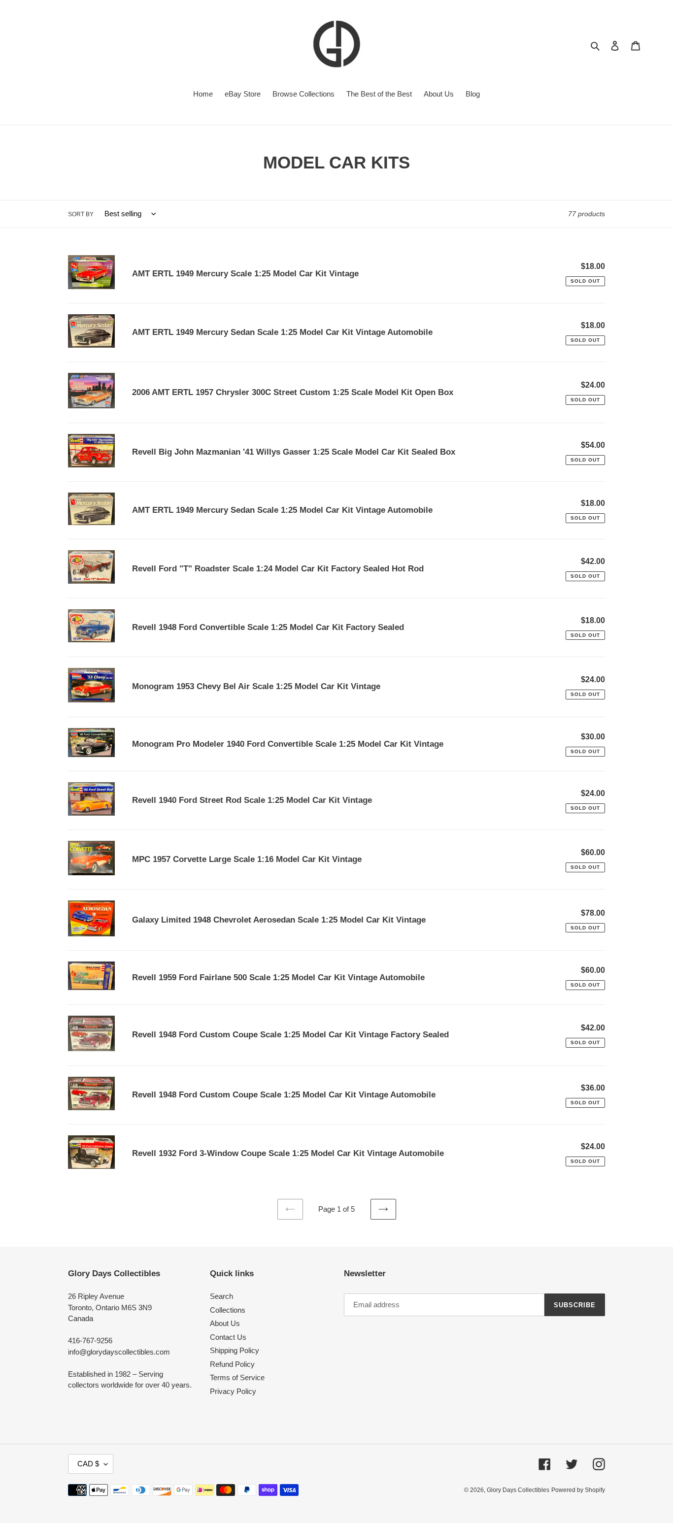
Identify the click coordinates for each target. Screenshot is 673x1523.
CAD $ (88, 1463)
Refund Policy (232, 1364)
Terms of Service (237, 1377)
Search (221, 1296)
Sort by (81, 214)
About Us (225, 1323)
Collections (227, 1310)
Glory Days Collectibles (518, 1490)
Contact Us (228, 1337)
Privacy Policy (233, 1391)
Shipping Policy (234, 1350)
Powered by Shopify (578, 1490)
